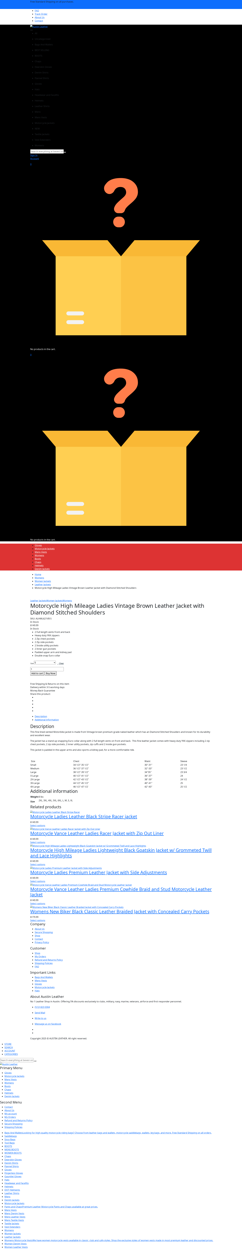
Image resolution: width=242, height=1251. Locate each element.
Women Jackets (43, 581)
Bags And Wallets (44, 977)
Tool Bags (9, 1142)
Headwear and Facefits (16, 1183)
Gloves (38, 545)
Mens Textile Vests (14, 1220)
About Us (40, 17)
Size (32, 663)
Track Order (41, 14)
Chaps (38, 562)
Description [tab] (41, 716)
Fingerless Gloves (13, 1173)
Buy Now (50, 673)
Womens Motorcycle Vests (108, 1240)
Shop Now (35, 7)
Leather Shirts (11, 1193)
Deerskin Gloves (13, 1159)
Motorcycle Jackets (45, 548)
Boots (38, 558)
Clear (61, 663)
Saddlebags (10, 1136)
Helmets (39, 565)
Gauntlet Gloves (12, 1176)
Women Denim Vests (15, 1243)
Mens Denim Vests (14, 1213)
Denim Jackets (42, 568)
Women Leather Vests (16, 1247)
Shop (37, 935)
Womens (39, 555)
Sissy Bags (9, 1139)
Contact (39, 20)
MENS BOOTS (11, 1149)
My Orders (40, 956)
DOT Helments (12, 1189)
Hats (37, 990)
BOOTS (8, 1146)
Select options (37, 825)
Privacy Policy (42, 942)
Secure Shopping (44, 932)
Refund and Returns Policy (49, 959)
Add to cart (37, 673)
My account (10, 1113)
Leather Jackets (43, 584)
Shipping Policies (44, 963)
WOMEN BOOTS (13, 1152)
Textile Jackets (11, 1223)
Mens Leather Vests (14, 1216)
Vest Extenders (12, 1226)
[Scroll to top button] (235, 1244)
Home (38, 574)
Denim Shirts (11, 1163)
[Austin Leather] (39, 26)
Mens (7, 1196)
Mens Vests (41, 552)
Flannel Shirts (11, 1166)
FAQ (37, 10)
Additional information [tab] (47, 719)
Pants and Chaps (51, 1206)
